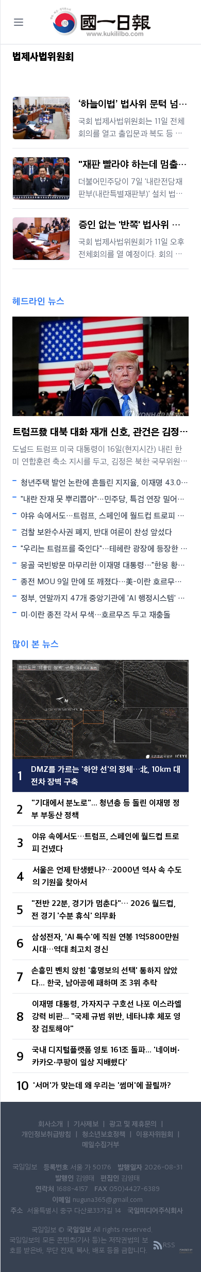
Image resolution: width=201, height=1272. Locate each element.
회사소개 (50, 1123)
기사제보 (86, 1123)
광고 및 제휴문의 (133, 1123)
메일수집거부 (100, 1144)
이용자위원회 (154, 1133)
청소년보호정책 (103, 1133)
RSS (169, 1245)
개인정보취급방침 (46, 1133)
